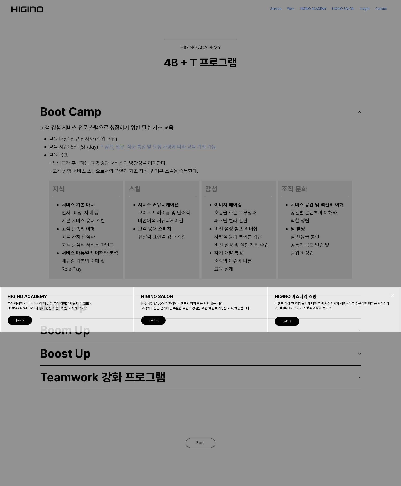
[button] (392, 296)
